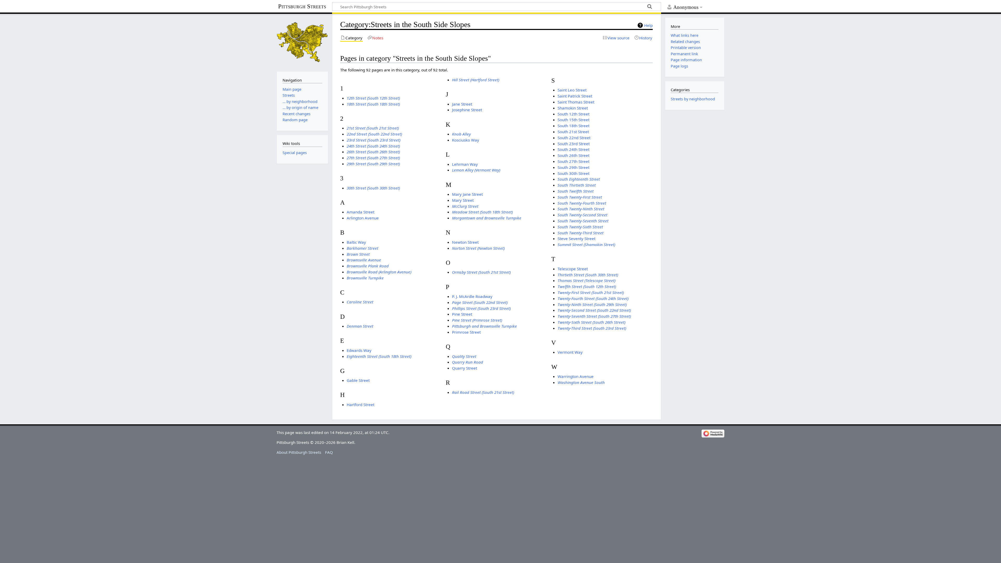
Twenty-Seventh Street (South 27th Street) (594, 316)
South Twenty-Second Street (582, 214)
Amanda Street (360, 212)
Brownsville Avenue (364, 259)
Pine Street (462, 314)
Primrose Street (466, 332)
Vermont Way (570, 352)
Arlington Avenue (363, 218)
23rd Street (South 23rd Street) (373, 140)
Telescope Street (573, 268)
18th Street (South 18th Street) (373, 104)
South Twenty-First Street (580, 197)
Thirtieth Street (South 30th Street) (588, 274)
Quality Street (464, 356)
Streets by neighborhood (693, 98)
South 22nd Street (574, 137)
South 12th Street (573, 114)
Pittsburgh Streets (302, 6)
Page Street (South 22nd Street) (480, 302)
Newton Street (465, 242)
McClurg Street (465, 206)
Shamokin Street (573, 108)
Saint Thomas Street (576, 102)
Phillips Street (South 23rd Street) (481, 308)
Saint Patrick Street (575, 96)
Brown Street (358, 254)
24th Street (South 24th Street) (373, 146)
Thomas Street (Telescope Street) (586, 280)
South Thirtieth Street (577, 185)
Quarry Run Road (467, 362)
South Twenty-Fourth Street (582, 203)
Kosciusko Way (465, 140)
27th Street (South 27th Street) (373, 157)
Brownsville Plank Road (368, 265)
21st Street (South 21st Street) (373, 128)
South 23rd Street (574, 143)
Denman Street (360, 326)
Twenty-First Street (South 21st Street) (591, 292)
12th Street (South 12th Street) (373, 98)
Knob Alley (461, 134)
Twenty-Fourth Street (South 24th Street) (593, 298)
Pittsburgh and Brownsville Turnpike (484, 326)
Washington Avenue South (581, 382)
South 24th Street (573, 149)
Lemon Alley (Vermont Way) (476, 170)
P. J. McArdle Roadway (472, 296)
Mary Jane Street (467, 194)
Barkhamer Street (362, 248)
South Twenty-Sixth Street (580, 226)
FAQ (329, 452)
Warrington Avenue (576, 376)
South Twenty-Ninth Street (581, 208)
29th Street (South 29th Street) (373, 163)
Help (648, 25)
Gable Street (358, 380)
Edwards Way (359, 350)
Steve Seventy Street (576, 238)
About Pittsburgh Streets (299, 452)
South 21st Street (573, 131)
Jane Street (462, 104)
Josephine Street (467, 109)
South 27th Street (573, 161)
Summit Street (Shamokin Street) (586, 244)
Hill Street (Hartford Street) (475, 79)
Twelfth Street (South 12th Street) (587, 286)
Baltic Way (356, 242)
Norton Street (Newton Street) (478, 248)
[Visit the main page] (302, 42)
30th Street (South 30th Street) (373, 188)
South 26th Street (573, 155)
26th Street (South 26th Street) (373, 151)
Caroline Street (360, 301)
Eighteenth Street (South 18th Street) (379, 356)
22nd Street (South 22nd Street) (374, 134)
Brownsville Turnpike (365, 277)
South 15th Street (573, 119)
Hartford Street (360, 404)
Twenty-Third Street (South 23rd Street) (592, 328)
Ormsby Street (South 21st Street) (481, 272)
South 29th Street (573, 167)
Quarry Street (464, 368)
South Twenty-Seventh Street (583, 220)
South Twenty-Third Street (580, 232)
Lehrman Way (465, 164)
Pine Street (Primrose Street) (477, 320)
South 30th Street (573, 173)
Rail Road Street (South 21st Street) (483, 392)
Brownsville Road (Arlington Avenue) (379, 271)
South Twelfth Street (576, 191)
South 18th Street (573, 125)
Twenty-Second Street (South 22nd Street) (594, 310)
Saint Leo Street (572, 90)
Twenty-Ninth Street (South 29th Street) (592, 304)
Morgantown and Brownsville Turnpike (486, 218)
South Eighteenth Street (579, 179)
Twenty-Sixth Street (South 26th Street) (591, 322)
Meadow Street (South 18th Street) (482, 212)
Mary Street (463, 200)
